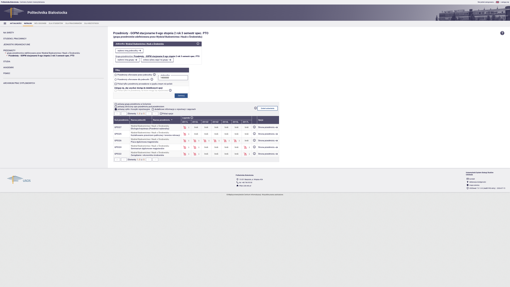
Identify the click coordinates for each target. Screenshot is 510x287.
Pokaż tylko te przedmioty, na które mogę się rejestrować (142, 90)
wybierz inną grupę (126, 60)
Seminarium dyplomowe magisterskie (147, 148)
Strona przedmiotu (266, 127)
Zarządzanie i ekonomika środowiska (147, 155)
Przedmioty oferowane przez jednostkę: (135, 75)
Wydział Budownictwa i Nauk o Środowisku (145, 44)
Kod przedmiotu (121, 120)
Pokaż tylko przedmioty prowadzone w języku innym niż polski (144, 84)
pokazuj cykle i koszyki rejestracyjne (133, 109)
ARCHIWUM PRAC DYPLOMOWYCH (19, 83)
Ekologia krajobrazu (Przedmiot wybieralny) (150, 128)
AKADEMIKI (8, 67)
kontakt (472, 179)
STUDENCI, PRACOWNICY (14, 38)
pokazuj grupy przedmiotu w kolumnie (134, 104)
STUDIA (6, 61)
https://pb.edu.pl (245, 186)
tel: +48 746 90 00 (245, 182)
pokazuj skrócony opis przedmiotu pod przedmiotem (140, 106)
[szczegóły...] (189, 127)
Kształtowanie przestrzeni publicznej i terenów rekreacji (155, 135)
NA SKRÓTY (8, 32)
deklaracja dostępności (477, 182)
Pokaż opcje (167, 113)
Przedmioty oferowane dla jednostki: (133, 79)
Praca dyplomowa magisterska (144, 142)
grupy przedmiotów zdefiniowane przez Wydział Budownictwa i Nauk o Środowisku (43, 53)
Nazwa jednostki (138, 120)
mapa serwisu (474, 185)
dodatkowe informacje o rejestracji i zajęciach (175, 109)
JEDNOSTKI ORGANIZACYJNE (16, 44)
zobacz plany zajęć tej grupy (155, 60)
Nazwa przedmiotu (161, 120)
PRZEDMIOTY (9, 50)
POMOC (6, 73)
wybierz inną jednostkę (128, 50)
